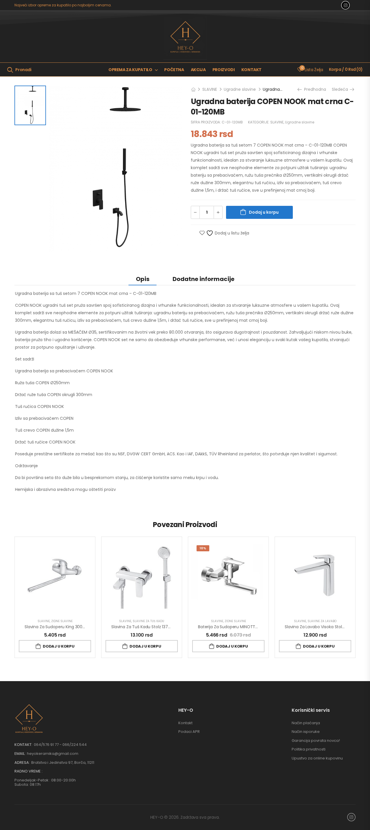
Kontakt (251, 70)
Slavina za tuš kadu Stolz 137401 (143, 627)
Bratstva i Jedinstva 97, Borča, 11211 (62, 762)
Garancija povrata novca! (316, 740)
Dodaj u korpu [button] (58, 646)
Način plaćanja (306, 723)
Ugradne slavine (240, 89)
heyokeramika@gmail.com (52, 753)
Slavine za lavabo (322, 621)
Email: (19, 753)
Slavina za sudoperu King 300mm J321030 (66, 627)
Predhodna (313, 89)
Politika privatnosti (308, 749)
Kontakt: (23, 744)
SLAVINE (209, 89)
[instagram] (345, 5)
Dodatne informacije (203, 279)
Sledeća (341, 89)
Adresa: (22, 762)
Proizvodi (223, 70)
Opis (142, 279)
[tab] (143, 279)
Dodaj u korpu (264, 212)
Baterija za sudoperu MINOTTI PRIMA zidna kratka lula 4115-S (257, 627)
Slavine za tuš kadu (148, 621)
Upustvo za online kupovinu (317, 758)
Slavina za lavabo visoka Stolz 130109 (321, 627)
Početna (174, 70)
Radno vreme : (28, 771)
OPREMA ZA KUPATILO (130, 70)
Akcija (198, 70)
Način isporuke (306, 731)
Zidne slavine (62, 621)
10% (203, 548)
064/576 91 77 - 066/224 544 (60, 744)
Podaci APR (189, 731)
